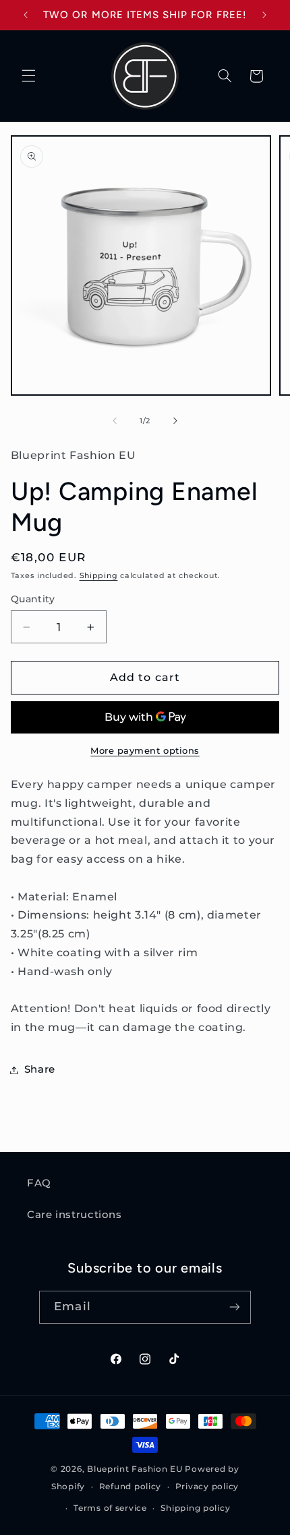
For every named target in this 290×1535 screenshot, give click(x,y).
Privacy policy (207, 1486)
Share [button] (39, 1069)
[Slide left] (114, 420)
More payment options (145, 751)
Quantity (33, 599)
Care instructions (74, 1215)
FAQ (39, 1183)
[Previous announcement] (25, 15)
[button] (28, 76)
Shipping (99, 575)
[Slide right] (175, 420)
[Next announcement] (264, 15)
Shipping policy (195, 1508)
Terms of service (110, 1508)
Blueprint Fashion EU (135, 1469)
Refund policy (130, 1486)
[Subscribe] (234, 1307)
